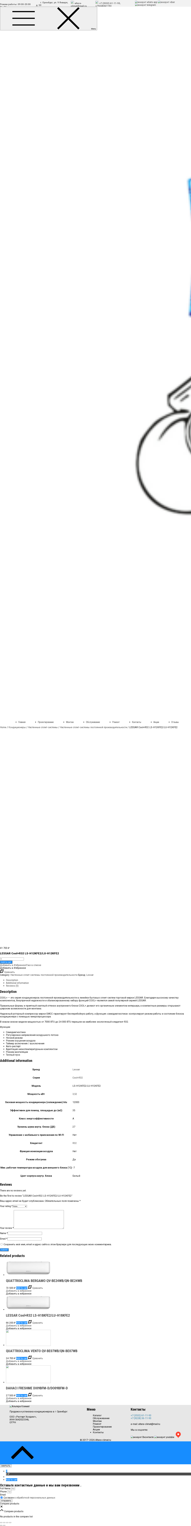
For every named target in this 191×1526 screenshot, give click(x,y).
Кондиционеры (17, 727)
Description (12, 980)
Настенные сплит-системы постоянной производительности (93, 727)
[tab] (98, 980)
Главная (22, 722)
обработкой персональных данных (35, 1497)
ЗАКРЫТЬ (5, 1466)
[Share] (4, 1522)
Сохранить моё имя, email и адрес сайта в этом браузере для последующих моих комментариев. (58, 1244)
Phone (3, 1491)
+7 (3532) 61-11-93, (110, 3)
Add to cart (6, 962)
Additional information (17, 983)
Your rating (6, 1206)
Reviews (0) (12, 985)
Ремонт (116, 722)
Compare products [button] (13, 1511)
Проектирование (46, 722)
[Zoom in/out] (10, 1522)
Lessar (90, 975)
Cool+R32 (78, 1077)
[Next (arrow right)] (4, 1525)
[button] (20, 965)
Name (4, 1233)
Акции (156, 722)
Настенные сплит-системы (43, 727)
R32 (75, 1143)
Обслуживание (93, 722)
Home (3, 727)
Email (3, 1238)
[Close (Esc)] (1, 1522)
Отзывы (175, 722)
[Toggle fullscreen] (7, 1522)
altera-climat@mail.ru (79, 4)
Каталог (97, 1415)
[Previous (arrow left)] (1, 1525)
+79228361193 (103, 6)
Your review (7, 1228)
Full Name (5, 1488)
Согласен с (29, 1497)
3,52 (75, 1094)
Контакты (136, 722)
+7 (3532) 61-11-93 (141, 1415)
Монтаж (70, 722)
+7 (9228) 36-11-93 (141, 1418)
